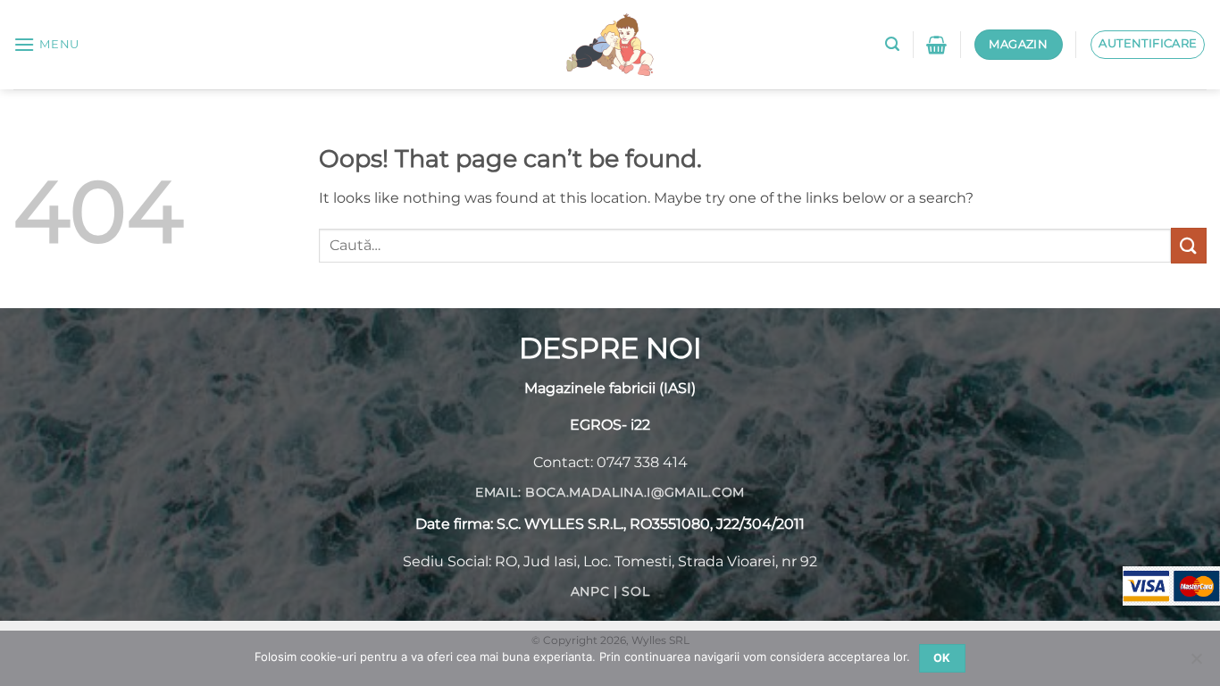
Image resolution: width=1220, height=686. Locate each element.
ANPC (590, 591)
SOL (635, 591)
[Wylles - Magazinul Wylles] (610, 44)
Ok (942, 658)
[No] (1196, 663)
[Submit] (1189, 245)
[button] (46, 44)
